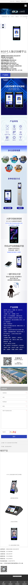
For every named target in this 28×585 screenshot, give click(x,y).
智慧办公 (17, 16)
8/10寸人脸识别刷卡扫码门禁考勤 (9, 442)
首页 (8, 16)
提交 (14, 436)
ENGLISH (12, 1)
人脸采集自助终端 (6, 446)
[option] (3, 26)
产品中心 (12, 16)
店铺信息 (18, 1)
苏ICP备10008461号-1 (17, 576)
